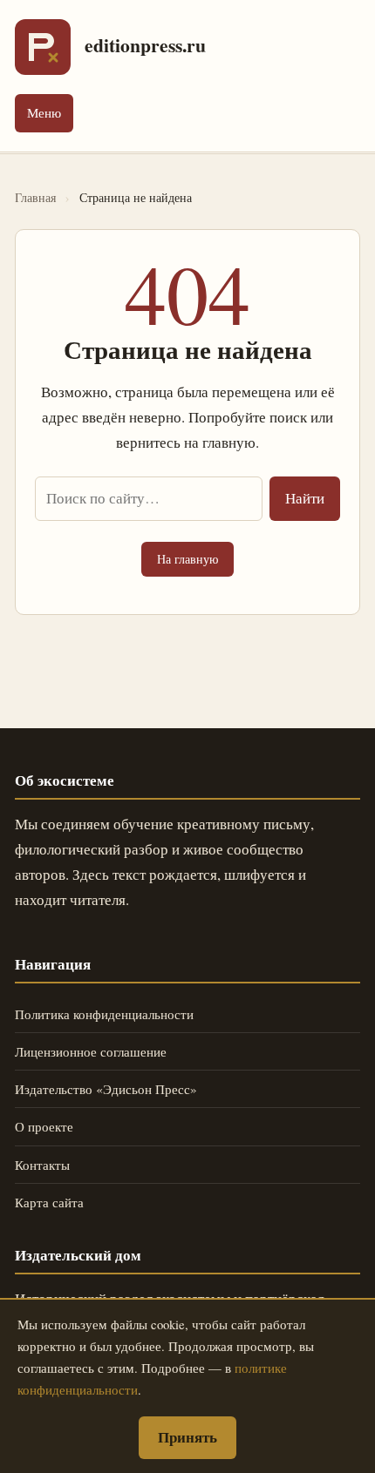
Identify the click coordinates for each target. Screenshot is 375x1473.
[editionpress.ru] (43, 47)
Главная (35, 197)
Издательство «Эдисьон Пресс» (106, 1089)
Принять (187, 1437)
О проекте (44, 1126)
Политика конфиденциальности (104, 1014)
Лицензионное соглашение (91, 1051)
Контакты (42, 1164)
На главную (187, 559)
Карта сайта (49, 1202)
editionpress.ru (145, 44)
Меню (44, 112)
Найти (304, 498)
